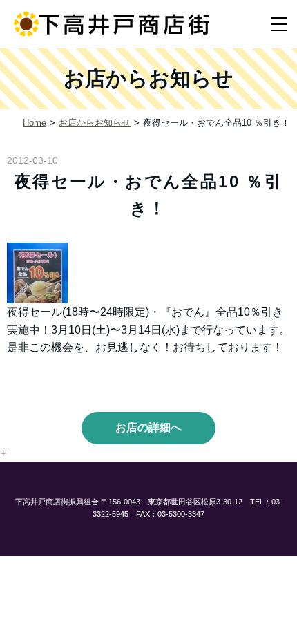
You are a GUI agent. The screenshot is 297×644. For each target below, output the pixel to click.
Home (34, 122)
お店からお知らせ (95, 122)
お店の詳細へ (148, 427)
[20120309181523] (37, 272)
